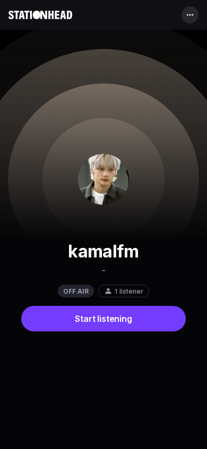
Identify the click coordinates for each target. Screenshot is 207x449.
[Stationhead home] (40, 15)
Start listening (103, 318)
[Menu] (190, 14)
